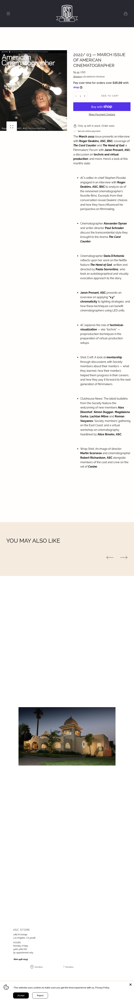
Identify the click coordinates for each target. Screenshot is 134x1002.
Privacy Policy (102, 987)
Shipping (77, 76)
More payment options (102, 114)
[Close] (130, 984)
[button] (8, 14)
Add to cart (110, 96)
